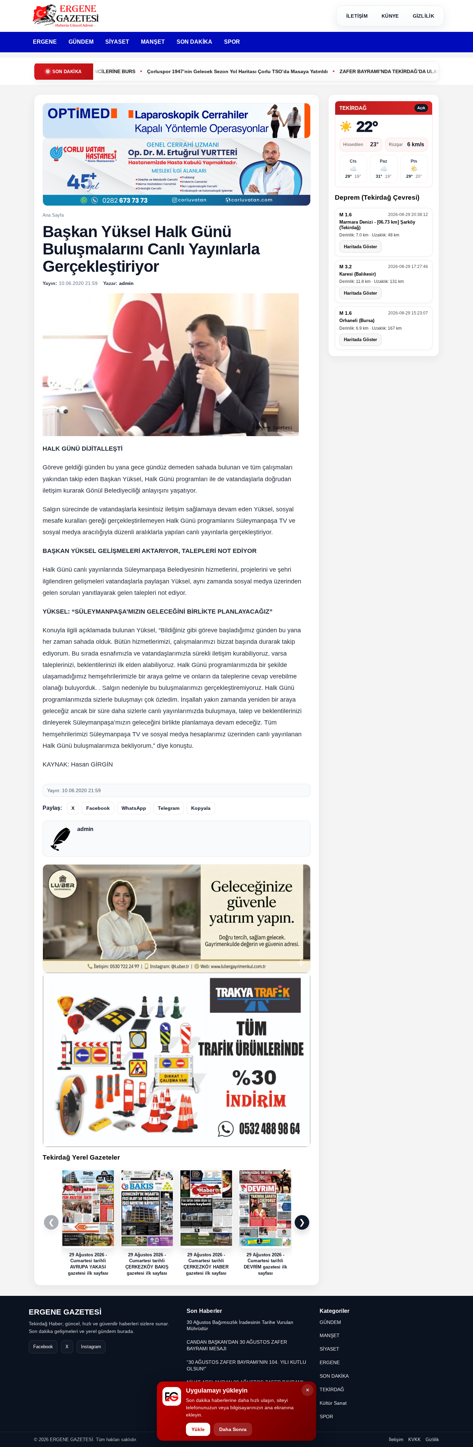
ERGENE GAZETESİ (65, 1312)
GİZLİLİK (423, 16)
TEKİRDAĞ (332, 1389)
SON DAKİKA (194, 42)
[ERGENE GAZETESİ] (67, 15)
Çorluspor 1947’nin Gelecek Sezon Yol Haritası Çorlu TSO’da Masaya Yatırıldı (192, 71)
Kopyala (201, 808)
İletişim (396, 1439)
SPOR (232, 42)
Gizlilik (432, 1439)
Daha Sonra (233, 1429)
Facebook (98, 808)
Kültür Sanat (333, 1403)
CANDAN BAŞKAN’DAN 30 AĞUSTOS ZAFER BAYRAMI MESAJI (237, 1345)
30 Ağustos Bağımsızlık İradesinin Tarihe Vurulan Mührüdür (240, 1325)
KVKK (414, 1439)
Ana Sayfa (53, 215)
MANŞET (153, 42)
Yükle (198, 1429)
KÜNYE (390, 16)
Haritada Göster (360, 246)
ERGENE (45, 42)
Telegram (168, 808)
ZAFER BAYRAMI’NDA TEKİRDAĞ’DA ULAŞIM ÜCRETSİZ (360, 71)
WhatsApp (134, 808)
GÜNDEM (81, 42)
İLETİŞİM (357, 16)
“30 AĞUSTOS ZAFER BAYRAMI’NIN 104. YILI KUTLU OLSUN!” (246, 1365)
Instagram (91, 1346)
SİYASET (117, 42)
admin (85, 829)
